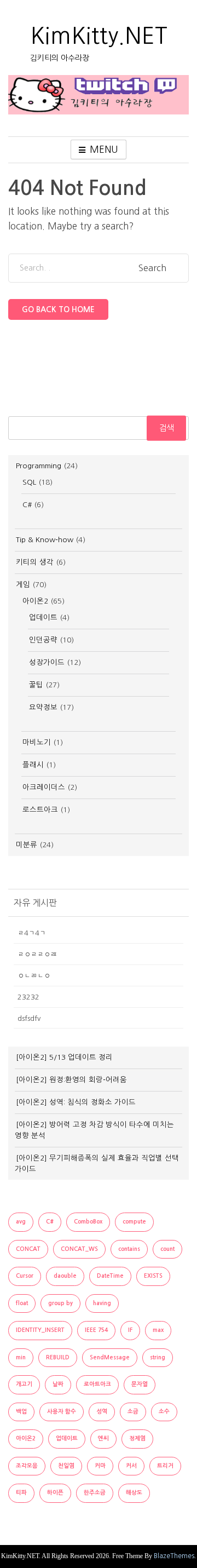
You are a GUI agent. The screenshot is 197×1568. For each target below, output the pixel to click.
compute (134, 1222)
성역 (101, 1412)
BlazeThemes (174, 1556)
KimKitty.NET (98, 36)
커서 (131, 1466)
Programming (38, 465)
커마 (100, 1466)
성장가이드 (47, 662)
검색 (166, 427)
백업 (21, 1412)
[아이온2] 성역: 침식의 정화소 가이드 (76, 1102)
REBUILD (57, 1357)
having (102, 1303)
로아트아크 (97, 1384)
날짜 (58, 1384)
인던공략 (43, 640)
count (167, 1249)
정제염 (137, 1438)
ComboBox (88, 1222)
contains (129, 1249)
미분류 (26, 844)
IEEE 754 (96, 1330)
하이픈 (55, 1493)
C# (27, 504)
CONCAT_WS (79, 1249)
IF (130, 1330)
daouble (65, 1276)
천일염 (66, 1466)
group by (60, 1303)
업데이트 (43, 617)
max (158, 1330)
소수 (164, 1412)
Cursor (24, 1276)
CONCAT (28, 1249)
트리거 (165, 1466)
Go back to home (58, 309)
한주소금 (95, 1493)
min (21, 1357)
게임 (23, 584)
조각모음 (27, 1466)
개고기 (24, 1384)
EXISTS (153, 1276)
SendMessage (110, 1357)
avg (21, 1222)
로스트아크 (40, 809)
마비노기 (36, 742)
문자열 (139, 1384)
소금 (133, 1412)
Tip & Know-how (44, 539)
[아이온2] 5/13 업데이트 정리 (64, 1057)
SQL (29, 482)
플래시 (33, 764)
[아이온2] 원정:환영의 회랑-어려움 (71, 1079)
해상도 (134, 1493)
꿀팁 (36, 684)
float (22, 1303)
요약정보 (43, 707)
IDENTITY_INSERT (40, 1330)
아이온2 (35, 601)
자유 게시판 (35, 902)
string (157, 1357)
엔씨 (103, 1438)
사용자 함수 (61, 1412)
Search (152, 268)
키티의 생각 (35, 562)
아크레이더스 (43, 787)
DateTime (110, 1276)
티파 (21, 1493)
